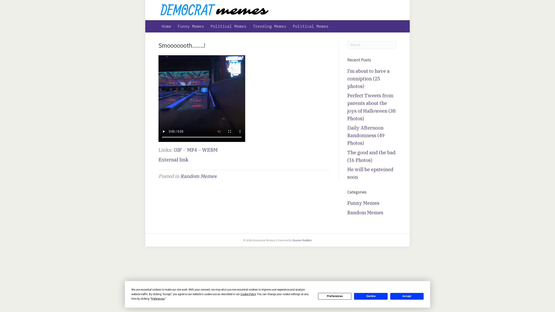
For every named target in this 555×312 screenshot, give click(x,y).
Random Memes (198, 176)
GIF (178, 150)
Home (166, 26)
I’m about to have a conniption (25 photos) (368, 78)
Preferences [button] (158, 298)
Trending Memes (269, 26)
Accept (406, 296)
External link (173, 159)
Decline (370, 296)
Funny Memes (191, 26)
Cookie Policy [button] (248, 294)
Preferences (335, 296)
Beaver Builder (302, 240)
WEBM (210, 150)
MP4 (192, 150)
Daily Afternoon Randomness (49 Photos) (366, 135)
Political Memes (228, 26)
